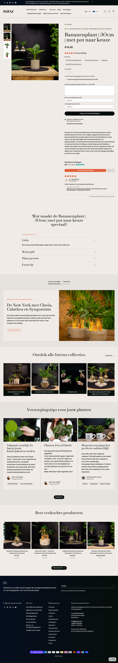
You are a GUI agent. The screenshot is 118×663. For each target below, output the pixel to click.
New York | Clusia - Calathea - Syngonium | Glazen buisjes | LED (45, 552)
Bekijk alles (59, 497)
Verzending (78, 76)
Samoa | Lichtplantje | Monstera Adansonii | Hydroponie (17, 552)
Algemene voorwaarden (34, 610)
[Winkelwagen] (113, 11)
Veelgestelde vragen (34, 13)
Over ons (52, 9)
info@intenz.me (76, 621)
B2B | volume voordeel (50, 13)
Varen (51, 643)
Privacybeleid (30, 619)
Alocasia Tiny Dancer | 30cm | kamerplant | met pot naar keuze (101, 552)
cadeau (85, 483)
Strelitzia (52, 637)
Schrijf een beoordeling (85, 170)
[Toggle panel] (94, 240)
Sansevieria (53, 634)
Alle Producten (32, 9)
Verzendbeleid (31, 622)
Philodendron (53, 628)
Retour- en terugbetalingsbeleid (33, 626)
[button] (92, 11)
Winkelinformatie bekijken (75, 123)
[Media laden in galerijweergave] (7, 28)
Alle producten (58, 568)
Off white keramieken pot (74, 60)
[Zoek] (105, 11)
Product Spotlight (54, 281)
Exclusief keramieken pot (73, 64)
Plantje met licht (54, 631)
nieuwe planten (12, 483)
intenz (60, 656)
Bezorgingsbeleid (32, 613)
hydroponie (93, 483)
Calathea (52, 613)
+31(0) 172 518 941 (76, 623)
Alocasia (51, 607)
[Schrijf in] (113, 586)
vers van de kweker (26, 483)
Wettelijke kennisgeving (34, 607)
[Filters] (108, 170)
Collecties (42, 9)
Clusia (51, 616)
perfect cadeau (105, 483)
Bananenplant (53, 610)
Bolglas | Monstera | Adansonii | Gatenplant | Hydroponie (73, 552)
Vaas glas (104, 60)
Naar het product (14, 330)
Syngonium (52, 640)
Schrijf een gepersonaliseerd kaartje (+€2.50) (82, 79)
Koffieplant (52, 622)
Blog (59, 9)
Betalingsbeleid (31, 616)
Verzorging (66, 9)
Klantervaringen (65, 13)
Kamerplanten (53, 619)
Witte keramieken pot (91, 60)
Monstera (52, 625)
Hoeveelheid (68, 69)
